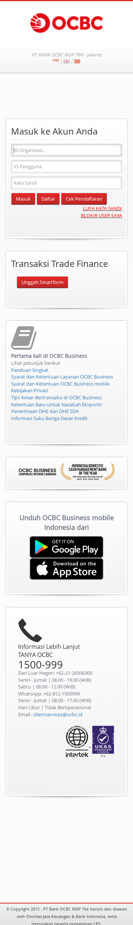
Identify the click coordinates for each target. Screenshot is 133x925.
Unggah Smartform (42, 282)
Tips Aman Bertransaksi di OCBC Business (56, 397)
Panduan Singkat (29, 370)
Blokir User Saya (101, 215)
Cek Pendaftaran (84, 198)
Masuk (23, 198)
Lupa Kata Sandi (102, 208)
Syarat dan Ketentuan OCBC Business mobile (60, 383)
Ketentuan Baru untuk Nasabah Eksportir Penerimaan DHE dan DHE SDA (56, 408)
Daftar (48, 198)
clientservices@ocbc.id (57, 714)
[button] (101, 781)
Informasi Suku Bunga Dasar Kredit (49, 418)
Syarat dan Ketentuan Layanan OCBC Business (62, 376)
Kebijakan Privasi (29, 390)
